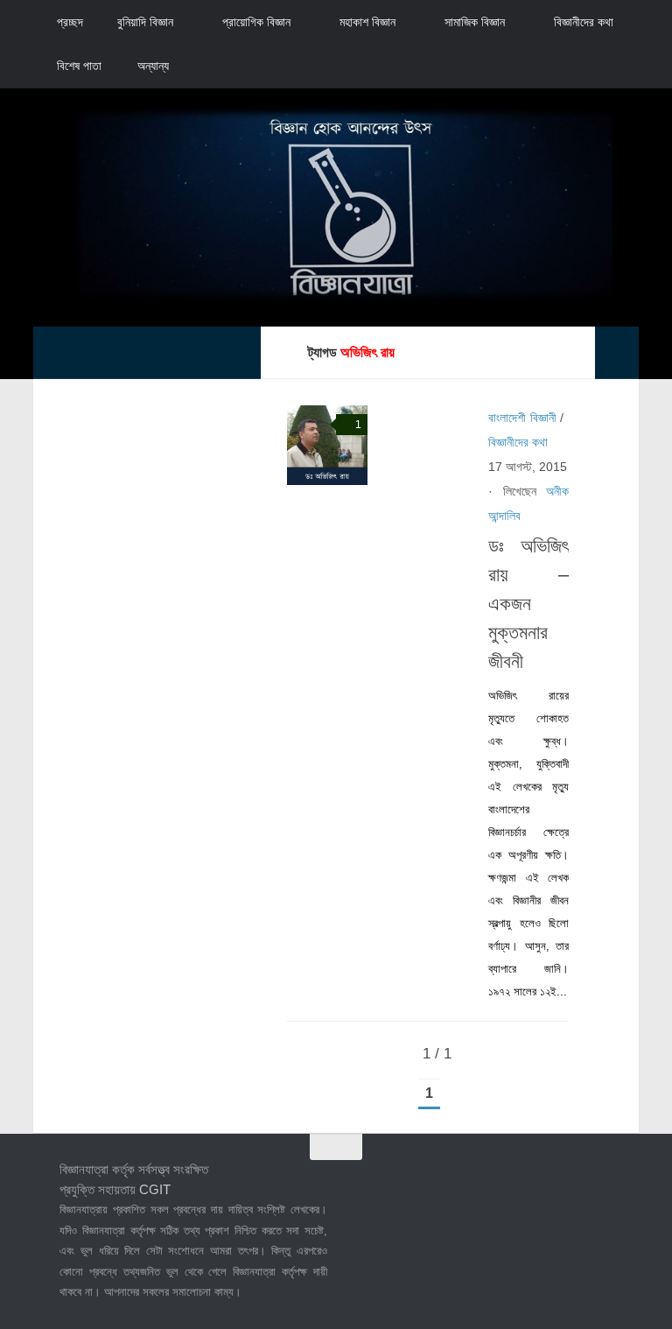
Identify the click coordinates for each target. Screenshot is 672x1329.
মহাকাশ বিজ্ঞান (368, 22)
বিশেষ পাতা (79, 66)
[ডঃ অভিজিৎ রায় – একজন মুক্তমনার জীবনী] (327, 445)
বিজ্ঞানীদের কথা (583, 22)
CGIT (155, 1189)
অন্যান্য (153, 66)
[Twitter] (537, 1182)
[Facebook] (506, 1182)
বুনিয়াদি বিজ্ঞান (145, 22)
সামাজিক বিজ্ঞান (474, 22)
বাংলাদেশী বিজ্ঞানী (522, 418)
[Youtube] (600, 1182)
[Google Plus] (568, 1182)
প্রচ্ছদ (70, 22)
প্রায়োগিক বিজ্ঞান (256, 22)
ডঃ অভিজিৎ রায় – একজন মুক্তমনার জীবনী (528, 603)
